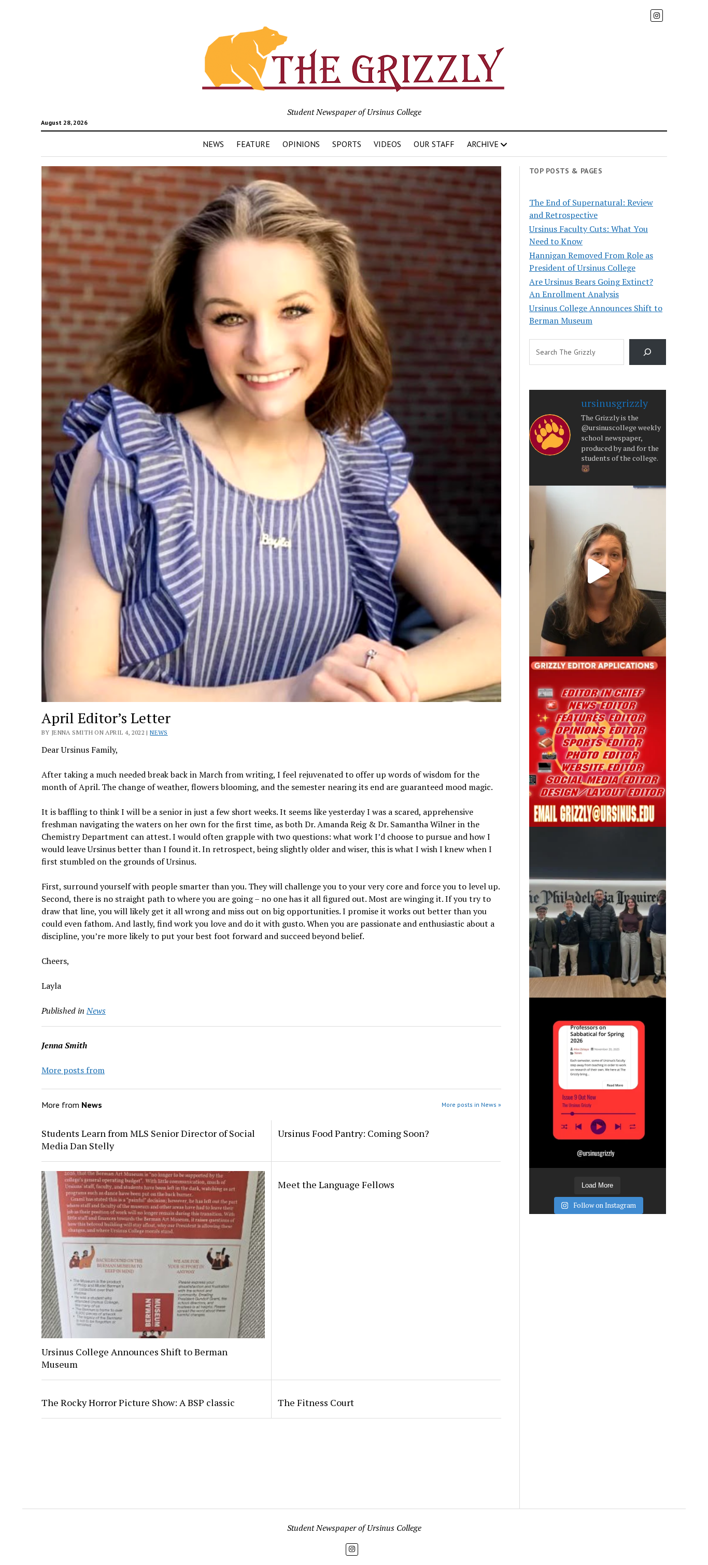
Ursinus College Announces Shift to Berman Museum (134, 1357)
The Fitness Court (316, 1402)
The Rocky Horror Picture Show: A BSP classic (138, 1402)
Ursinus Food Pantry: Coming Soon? (353, 1133)
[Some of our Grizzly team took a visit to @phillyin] (597, 912)
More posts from (73, 1070)
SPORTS (346, 144)
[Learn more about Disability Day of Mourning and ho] (597, 571)
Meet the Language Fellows (336, 1184)
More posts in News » (471, 1104)
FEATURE (253, 144)
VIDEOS (387, 144)
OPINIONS (301, 144)
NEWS (213, 144)
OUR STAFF (434, 144)
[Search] (647, 351)
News (158, 732)
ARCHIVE (483, 144)
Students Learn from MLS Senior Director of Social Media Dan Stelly (148, 1139)
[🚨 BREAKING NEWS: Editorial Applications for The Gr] (597, 741)
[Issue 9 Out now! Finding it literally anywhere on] (597, 1083)
